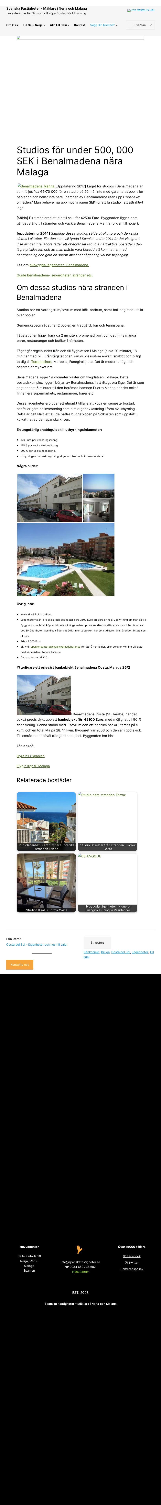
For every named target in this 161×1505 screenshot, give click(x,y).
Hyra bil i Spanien (31, 756)
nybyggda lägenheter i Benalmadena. (59, 265)
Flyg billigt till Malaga (33, 766)
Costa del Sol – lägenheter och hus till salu (36, 944)
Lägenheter (140, 952)
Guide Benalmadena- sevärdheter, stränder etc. (55, 275)
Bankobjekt (92, 952)
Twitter (134, 1263)
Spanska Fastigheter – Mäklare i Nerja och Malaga (46, 8)
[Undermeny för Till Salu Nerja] (44, 25)
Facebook (134, 1256)
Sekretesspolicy (132, 1269)
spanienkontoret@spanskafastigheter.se (55, 646)
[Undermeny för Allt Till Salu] (69, 25)
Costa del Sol (120, 952)
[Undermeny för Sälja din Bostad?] (116, 25)
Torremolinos (41, 362)
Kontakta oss (20, 964)
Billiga (105, 952)
